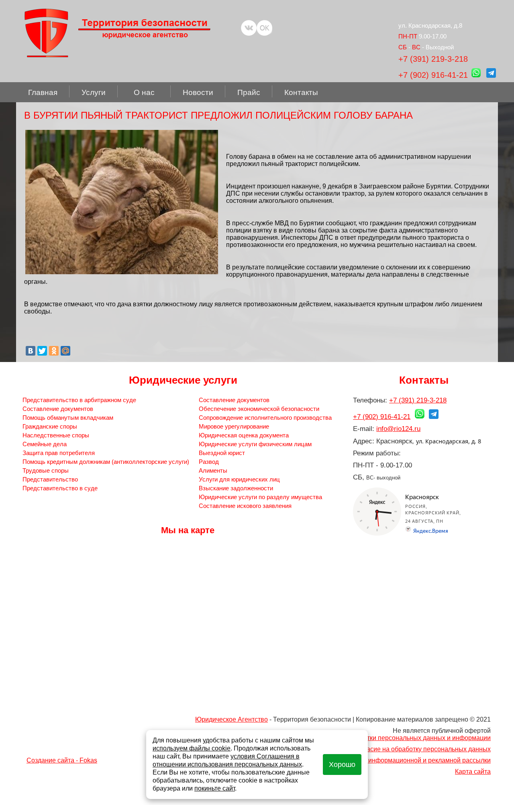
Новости (198, 92)
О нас (144, 92)
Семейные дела (44, 444)
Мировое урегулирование (234, 426)
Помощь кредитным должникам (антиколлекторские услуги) (105, 461)
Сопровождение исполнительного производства (265, 417)
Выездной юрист (222, 452)
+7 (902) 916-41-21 (433, 75)
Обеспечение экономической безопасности (259, 408)
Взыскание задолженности (236, 488)
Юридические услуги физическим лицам (255, 444)
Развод (209, 461)
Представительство (50, 479)
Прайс (248, 92)
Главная (42, 92)
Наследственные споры (55, 435)
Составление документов (57, 408)
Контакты (301, 92)
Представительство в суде (60, 488)
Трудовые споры (45, 470)
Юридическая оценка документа (244, 435)
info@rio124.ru (398, 429)
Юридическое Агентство (231, 719)
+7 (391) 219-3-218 (433, 59)
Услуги (94, 92)
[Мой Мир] (65, 351)
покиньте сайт (214, 788)
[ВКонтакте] (30, 351)
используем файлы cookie (191, 748)
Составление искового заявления (245, 505)
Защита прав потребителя (58, 452)
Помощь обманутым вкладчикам (67, 417)
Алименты (213, 470)
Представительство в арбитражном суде (79, 399)
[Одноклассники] (54, 351)
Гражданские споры (49, 426)
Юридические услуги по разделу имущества (260, 497)
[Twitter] (42, 351)
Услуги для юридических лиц (239, 479)
